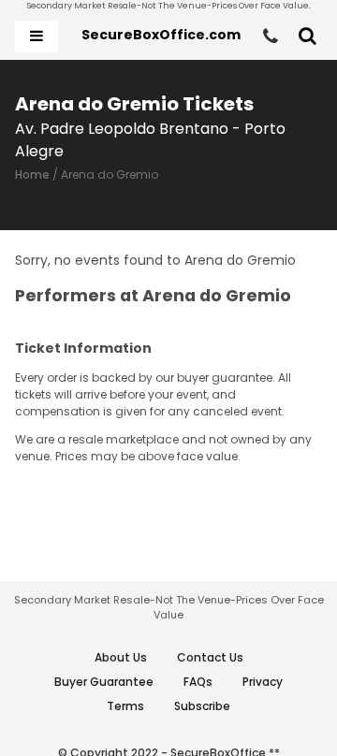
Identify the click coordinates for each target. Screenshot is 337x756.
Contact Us (210, 657)
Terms (125, 706)
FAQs (197, 682)
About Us (121, 657)
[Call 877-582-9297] (270, 36)
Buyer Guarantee (104, 682)
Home (32, 174)
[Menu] (36, 36)
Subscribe (202, 706)
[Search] (307, 36)
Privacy (262, 682)
